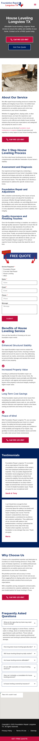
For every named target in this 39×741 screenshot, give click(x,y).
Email (4, 287)
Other (5, 276)
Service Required (8, 267)
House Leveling (8, 273)
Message (5, 303)
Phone (4, 295)
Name (4, 279)
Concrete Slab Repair (10, 271)
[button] (35, 4)
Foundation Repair (9, 269)
